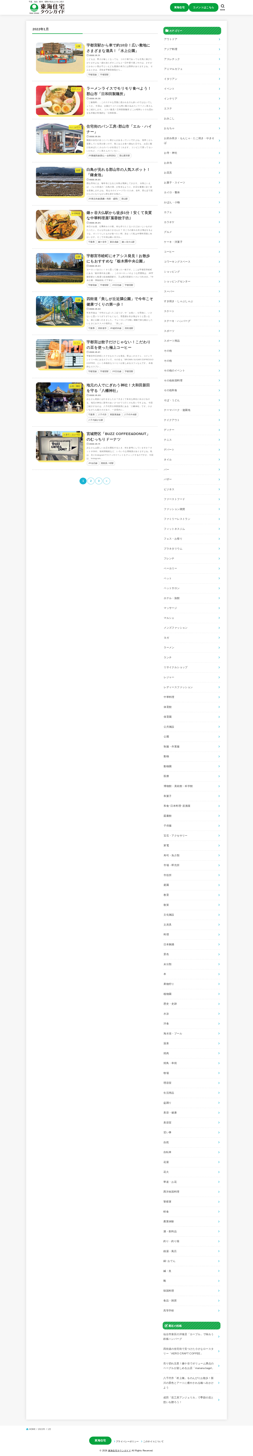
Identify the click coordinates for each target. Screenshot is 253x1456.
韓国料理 (169, 1290)
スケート (169, 311)
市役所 (168, 875)
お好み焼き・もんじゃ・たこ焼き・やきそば (189, 140)
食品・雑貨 (170, 1300)
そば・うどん (172, 400)
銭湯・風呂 (170, 1251)
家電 (166, 845)
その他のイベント (174, 370)
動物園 (168, 766)
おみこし (169, 118)
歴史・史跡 (170, 1003)
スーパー (169, 291)
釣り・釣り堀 (171, 1241)
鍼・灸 (167, 1271)
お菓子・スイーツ (174, 182)
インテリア (170, 98)
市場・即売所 (172, 865)
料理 (166, 934)
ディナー (169, 429)
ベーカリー (170, 568)
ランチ (168, 657)
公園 (166, 736)
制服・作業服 (172, 746)
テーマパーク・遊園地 (177, 410)
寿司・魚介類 (172, 855)
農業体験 (169, 1221)
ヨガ (166, 637)
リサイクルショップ (176, 667)
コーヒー (169, 251)
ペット (168, 578)
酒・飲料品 (170, 1231)
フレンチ (169, 558)
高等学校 (169, 1310)
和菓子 (168, 796)
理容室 (167, 1083)
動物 (166, 756)
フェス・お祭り (173, 538)
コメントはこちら (203, 7)
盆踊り (167, 1102)
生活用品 (169, 1092)
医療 (166, 776)
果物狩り (169, 984)
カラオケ (169, 222)
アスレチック (172, 59)
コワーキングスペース (177, 261)
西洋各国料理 (171, 1191)
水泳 (166, 1013)
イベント (169, 88)
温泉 (166, 1043)
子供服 (168, 825)
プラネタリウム (173, 548)
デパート (169, 449)
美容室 (167, 1122)
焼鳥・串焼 (170, 1063)
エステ (168, 108)
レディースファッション (178, 687)
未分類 (168, 964)
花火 (166, 1172)
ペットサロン (172, 588)
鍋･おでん (170, 1261)
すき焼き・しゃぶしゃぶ (178, 301)
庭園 (166, 885)
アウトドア (170, 39)
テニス (168, 439)
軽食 (166, 1211)
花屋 (166, 1162)
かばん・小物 (172, 202)
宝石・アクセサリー (175, 835)
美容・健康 (170, 1112)
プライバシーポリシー (127, 1441)
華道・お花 (170, 1182)
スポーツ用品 (172, 340)
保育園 (168, 716)
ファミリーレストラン (177, 519)
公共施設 (169, 726)
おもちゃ (169, 128)
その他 (168, 350)
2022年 (41, 1429)
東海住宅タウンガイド (119, 1450)
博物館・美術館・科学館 (178, 786)
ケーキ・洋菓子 (173, 242)
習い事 (167, 1132)
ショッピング (172, 271)
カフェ (168, 212)
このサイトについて (153, 1441)
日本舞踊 (169, 944)
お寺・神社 (170, 152)
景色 (166, 954)
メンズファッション (176, 627)
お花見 (168, 172)
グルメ (168, 232)
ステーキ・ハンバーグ (177, 321)
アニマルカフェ (173, 69)
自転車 (167, 1152)
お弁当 (168, 162)
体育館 (168, 707)
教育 (166, 895)
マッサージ (170, 608)
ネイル (168, 459)
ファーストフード (174, 499)
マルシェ (169, 618)
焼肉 (166, 1053)
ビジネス (169, 489)
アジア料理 (170, 49)
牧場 (166, 1073)
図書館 (168, 815)
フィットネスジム (174, 529)
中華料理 (169, 697)
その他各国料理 (173, 380)
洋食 (166, 1023)
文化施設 (169, 914)
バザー (168, 479)
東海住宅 (179, 7)
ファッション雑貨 (174, 509)
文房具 (168, 924)
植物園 (168, 993)
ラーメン (169, 647)
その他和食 (170, 390)
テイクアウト (172, 420)
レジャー (169, 677)
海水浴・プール (173, 1033)
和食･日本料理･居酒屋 (177, 806)
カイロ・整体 (172, 192)
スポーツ (169, 331)
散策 (166, 904)
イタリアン (170, 79)
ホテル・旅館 (172, 598)
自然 (166, 1142)
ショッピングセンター (177, 281)
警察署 (167, 1201)
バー (166, 469)
